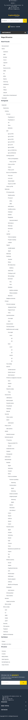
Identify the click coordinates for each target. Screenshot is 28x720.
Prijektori (5, 629)
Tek (9, 554)
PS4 (11, 284)
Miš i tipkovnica (11, 264)
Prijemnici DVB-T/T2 (12, 443)
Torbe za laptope (12, 237)
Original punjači (13, 496)
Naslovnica (6, 108)
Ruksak (8, 411)
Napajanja (10, 217)
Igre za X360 (11, 147)
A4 (11, 341)
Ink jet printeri (9, 323)
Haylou (9, 551)
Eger (9, 540)
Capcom (5, 62)
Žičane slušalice (13, 293)
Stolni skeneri (11, 375)
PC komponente (10, 192)
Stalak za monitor (10, 601)
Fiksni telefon (9, 595)
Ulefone (10, 518)
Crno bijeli (10, 318)
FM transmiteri (9, 593)
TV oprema (9, 440)
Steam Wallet (11, 181)
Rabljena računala (10, 298)
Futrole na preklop (14, 479)
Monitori (7, 598)
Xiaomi (9, 515)
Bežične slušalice (14, 290)
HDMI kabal (10, 576)
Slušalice (10, 287)
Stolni (9, 386)
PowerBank (9, 406)
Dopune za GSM (12, 183)
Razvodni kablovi (14, 220)
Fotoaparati (9, 454)
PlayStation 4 (11, 119)
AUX (6, 609)
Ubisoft (5, 92)
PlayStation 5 (11, 117)
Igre (7, 130)
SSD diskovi (11, 223)
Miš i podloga (11, 276)
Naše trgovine (5, 659)
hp (4, 73)
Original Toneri (11, 310)
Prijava (3, 641)
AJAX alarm (11, 422)
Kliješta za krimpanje (13, 584)
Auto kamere (11, 590)
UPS (9, 570)
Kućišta (10, 214)
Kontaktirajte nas (6, 662)
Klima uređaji (8, 604)
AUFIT (6, 620)
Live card (10, 178)
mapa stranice (5, 664)
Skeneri (8, 366)
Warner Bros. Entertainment (10, 95)
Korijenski (4, 105)
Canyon (10, 543)
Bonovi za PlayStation (11, 172)
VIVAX (6, 618)
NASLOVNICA (5, 656)
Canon (5, 60)
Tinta (9, 312)
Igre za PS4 (10, 136)
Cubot (9, 513)
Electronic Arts (6, 68)
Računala (7, 189)
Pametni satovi (10, 403)
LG (5, 612)
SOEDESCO (6, 84)
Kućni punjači (9, 400)
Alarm (7, 419)
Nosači (9, 445)
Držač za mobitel (14, 493)
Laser (11, 335)
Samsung (5, 81)
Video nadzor (9, 417)
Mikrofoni (10, 295)
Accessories (8, 394)
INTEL (4, 76)
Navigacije (8, 587)
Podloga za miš (11, 273)
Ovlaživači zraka (10, 448)
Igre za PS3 (10, 139)
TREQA (5, 89)
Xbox (9, 125)
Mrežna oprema (10, 559)
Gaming (7, 111)
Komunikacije (8, 459)
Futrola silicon (13, 485)
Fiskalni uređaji (10, 389)
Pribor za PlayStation (13, 158)
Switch (9, 565)
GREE (4, 70)
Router (9, 562)
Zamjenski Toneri (12, 307)
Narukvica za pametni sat (14, 548)
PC (8, 231)
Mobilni (9, 383)
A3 (11, 338)
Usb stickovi (12, 510)
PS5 (11, 281)
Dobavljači (4, 98)
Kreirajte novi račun (6, 644)
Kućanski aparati (9, 437)
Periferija (8, 256)
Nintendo (10, 128)
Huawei (10, 471)
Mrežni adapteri (12, 579)
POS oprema (6, 626)
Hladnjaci (10, 211)
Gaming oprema (10, 155)
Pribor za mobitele (12, 476)
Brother (5, 57)
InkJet (11, 355)
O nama (3, 653)
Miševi (9, 262)
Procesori (10, 198)
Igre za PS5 (10, 133)
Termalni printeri (10, 326)
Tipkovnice (10, 270)
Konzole (8, 114)
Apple (9, 251)
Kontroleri (10, 228)
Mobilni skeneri (11, 372)
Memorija (10, 225)
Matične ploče (11, 195)
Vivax (9, 546)
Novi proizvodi (5, 46)
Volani (9, 167)
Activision (5, 51)
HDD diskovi (11, 206)
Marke (3, 48)
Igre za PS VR (11, 142)
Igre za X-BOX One (12, 150)
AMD (4, 54)
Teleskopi (8, 408)
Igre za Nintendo (12, 152)
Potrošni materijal (10, 304)
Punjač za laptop (12, 239)
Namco (5, 79)
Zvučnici (10, 259)
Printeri (6, 301)
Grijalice (8, 451)
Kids (9, 557)
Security (7, 414)
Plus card (10, 175)
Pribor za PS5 (13, 161)
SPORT (6, 431)
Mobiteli (8, 462)
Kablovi (11, 505)
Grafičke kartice (12, 209)
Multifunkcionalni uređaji (12, 329)
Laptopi (8, 234)
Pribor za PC (11, 169)
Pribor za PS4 (11, 164)
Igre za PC (10, 144)
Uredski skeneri (11, 369)
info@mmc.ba (16, 9)
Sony (4, 87)
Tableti (8, 245)
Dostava (4, 651)
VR (8, 122)
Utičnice (10, 581)
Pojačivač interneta (12, 568)
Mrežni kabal (11, 573)
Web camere (9, 428)
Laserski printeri (10, 315)
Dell (4, 65)
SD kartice (12, 507)
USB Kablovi (9, 397)
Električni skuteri (10, 434)
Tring (9, 392)
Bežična (11, 267)
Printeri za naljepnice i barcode (13, 377)
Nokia (9, 473)
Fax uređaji (9, 363)
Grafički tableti (11, 248)
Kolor (9, 321)
